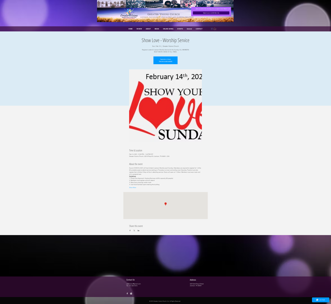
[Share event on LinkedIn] (138, 230)
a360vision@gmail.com (133, 284)
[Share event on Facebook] (130, 230)
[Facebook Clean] (127, 293)
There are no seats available (165, 61)
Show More (132, 187)
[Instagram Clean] (131, 293)
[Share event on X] (134, 230)
